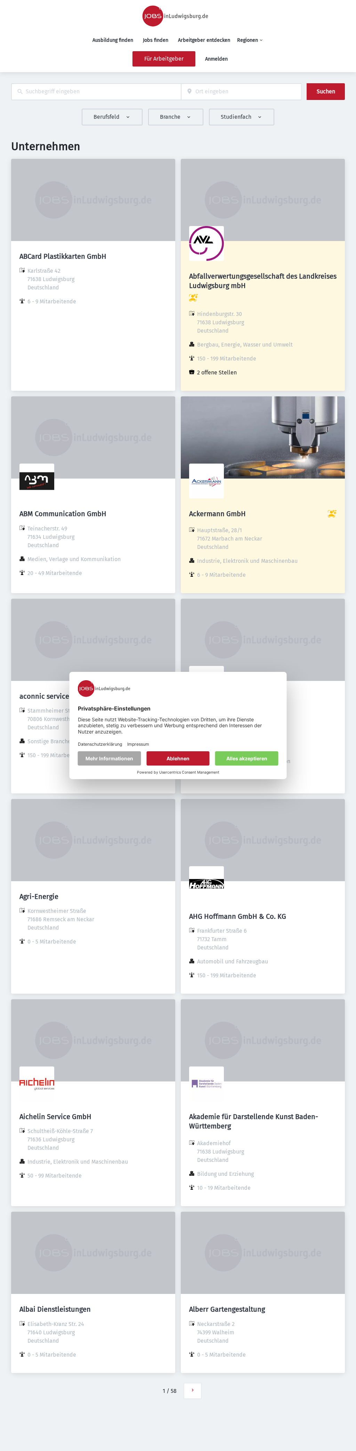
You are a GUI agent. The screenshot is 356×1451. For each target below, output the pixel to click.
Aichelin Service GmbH (55, 1116)
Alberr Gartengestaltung (227, 1309)
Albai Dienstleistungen (55, 1309)
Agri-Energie (38, 896)
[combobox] (96, 91)
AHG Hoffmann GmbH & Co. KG (237, 916)
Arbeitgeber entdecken (204, 40)
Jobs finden (155, 40)
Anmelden (216, 59)
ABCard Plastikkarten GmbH (62, 256)
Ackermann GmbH (217, 514)
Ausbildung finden (112, 40)
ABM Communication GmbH (62, 514)
